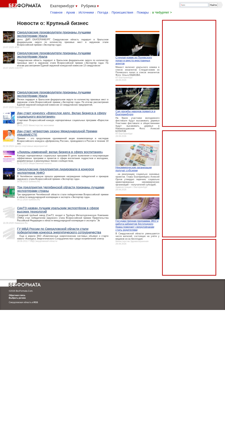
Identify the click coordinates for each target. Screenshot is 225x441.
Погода (102, 12)
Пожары (143, 12)
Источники (86, 12)
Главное (56, 12)
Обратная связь (17, 295)
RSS (36, 302)
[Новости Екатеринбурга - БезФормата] (21, 4)
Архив (70, 12)
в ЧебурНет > (162, 12)
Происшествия (122, 12)
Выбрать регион (17, 298)
